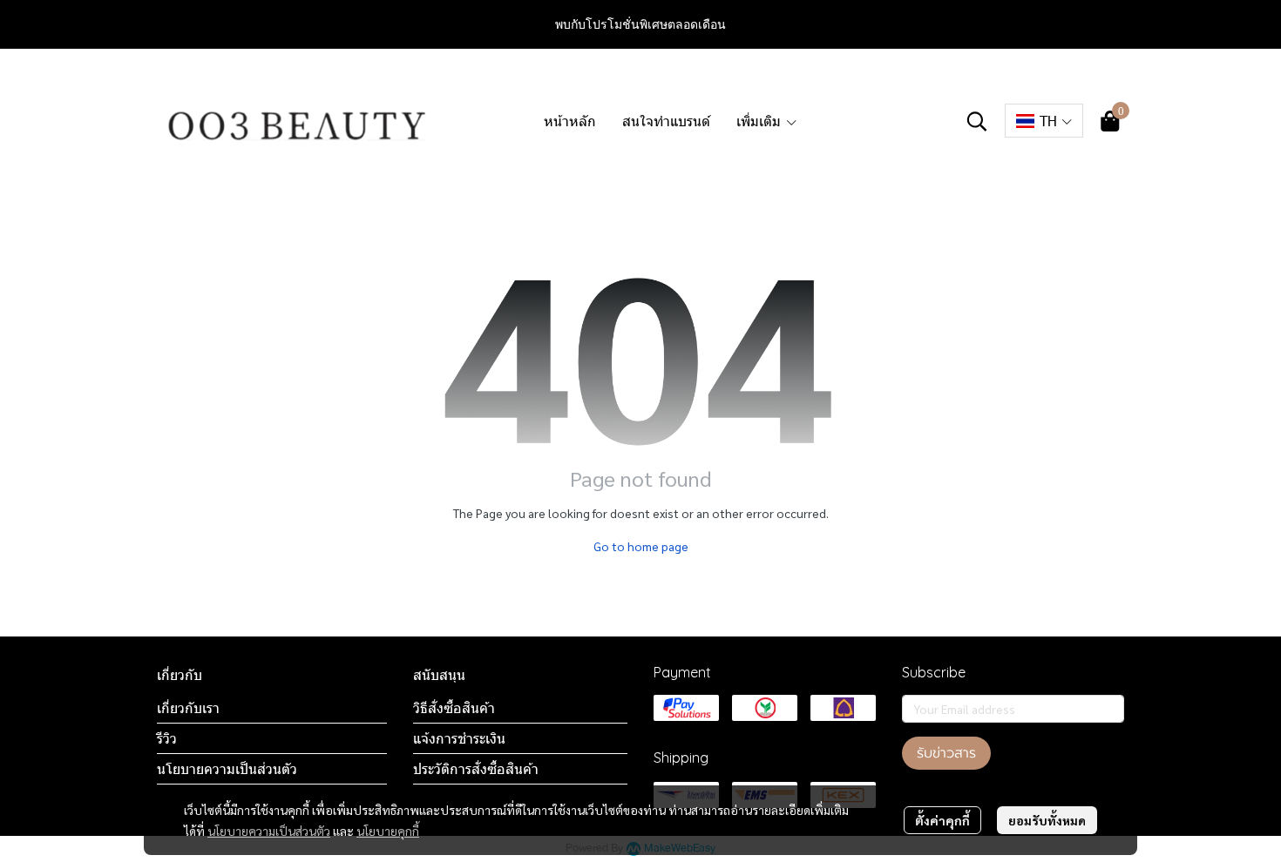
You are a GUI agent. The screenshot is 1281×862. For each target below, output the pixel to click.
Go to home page (640, 546)
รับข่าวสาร (946, 753)
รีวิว (167, 738)
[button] (977, 121)
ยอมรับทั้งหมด (1047, 820)
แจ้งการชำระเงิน (459, 738)
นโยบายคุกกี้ (387, 830)
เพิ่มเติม (760, 120)
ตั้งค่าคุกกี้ (942, 820)
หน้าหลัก (570, 120)
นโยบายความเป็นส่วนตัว (268, 830)
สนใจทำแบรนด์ (666, 120)
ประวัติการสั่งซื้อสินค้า (476, 769)
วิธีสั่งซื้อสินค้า (454, 708)
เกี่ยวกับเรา (188, 708)
